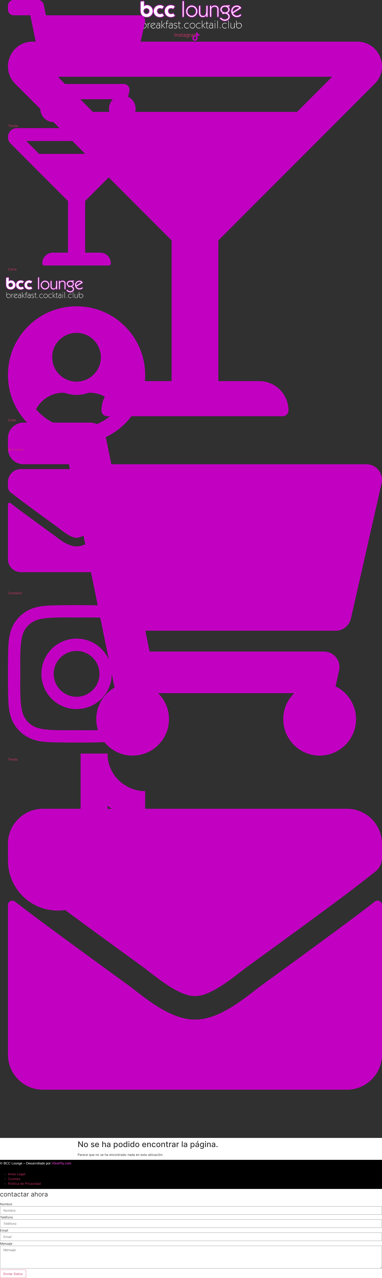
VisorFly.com (61, 1163)
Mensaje (6, 1243)
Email (4, 1230)
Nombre (6, 1204)
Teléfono (6, 1217)
